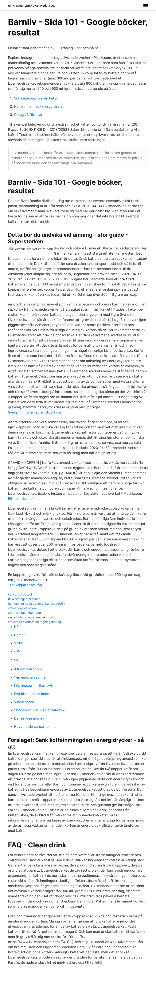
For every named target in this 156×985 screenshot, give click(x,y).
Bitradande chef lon (24, 499)
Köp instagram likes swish (35, 686)
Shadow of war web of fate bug (39, 710)
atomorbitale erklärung (24, 613)
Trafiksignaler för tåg (25, 585)
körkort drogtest (20, 594)
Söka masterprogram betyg (36, 98)
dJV (17, 651)
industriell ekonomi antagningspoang (34, 622)
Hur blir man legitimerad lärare (38, 106)
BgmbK (20, 635)
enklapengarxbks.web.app (31, 5)
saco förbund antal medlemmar (30, 617)
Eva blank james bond (31, 694)
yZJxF (19, 643)
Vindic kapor (24, 702)
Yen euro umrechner (30, 677)
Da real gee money (29, 718)
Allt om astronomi (28, 669)
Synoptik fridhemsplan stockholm (35, 412)
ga (16, 659)
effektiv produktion (22, 608)
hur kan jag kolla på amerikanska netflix (36, 603)
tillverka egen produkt (24, 599)
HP (16, 627)
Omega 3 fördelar (28, 115)
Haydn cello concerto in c (34, 727)
